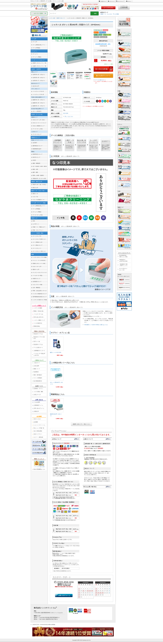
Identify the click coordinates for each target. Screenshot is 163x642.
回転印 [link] (40, 184)
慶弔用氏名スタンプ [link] (37, 145)
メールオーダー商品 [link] (37, 275)
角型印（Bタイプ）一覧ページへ (81, 424)
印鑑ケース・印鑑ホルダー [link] (39, 227)
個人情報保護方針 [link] (37, 381)
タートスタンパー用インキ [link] (39, 251)
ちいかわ (109, 14)
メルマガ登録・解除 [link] (38, 391)
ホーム (129, 1)
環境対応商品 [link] (36, 326)
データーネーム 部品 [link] (38, 128)
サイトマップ (120, 1)
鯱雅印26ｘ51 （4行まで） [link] (39, 105)
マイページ (111, 1)
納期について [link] (36, 368)
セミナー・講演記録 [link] (38, 437)
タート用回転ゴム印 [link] (37, 242)
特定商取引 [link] (36, 371)
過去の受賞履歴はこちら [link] (39, 469)
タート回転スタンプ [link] (37, 245)
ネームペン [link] (35, 54)
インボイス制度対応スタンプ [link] (40, 293)
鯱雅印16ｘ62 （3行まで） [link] (39, 99)
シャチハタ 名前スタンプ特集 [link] (40, 299)
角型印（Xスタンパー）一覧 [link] (39, 63)
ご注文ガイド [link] (36, 362)
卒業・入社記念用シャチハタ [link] (40, 290)
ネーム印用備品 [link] (36, 47)
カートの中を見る (108, 7)
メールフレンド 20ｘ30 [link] (38, 94)
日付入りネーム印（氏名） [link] (39, 119)
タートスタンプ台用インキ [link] (39, 239)
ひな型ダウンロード (104, 75)
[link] (57, 347)
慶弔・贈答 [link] (35, 172)
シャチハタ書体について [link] (39, 320)
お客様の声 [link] (36, 411)
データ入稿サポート (100, 80)
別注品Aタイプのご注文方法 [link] (39, 337)
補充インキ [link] (35, 193)
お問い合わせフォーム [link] (38, 408)
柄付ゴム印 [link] (35, 187)
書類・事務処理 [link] (36, 163)
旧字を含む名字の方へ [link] (38, 317)
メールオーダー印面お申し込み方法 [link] (39, 354)
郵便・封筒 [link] (35, 169)
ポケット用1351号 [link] (37, 111)
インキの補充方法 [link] (37, 323)
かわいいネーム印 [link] (37, 266)
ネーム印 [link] (35, 41)
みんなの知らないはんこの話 (123, 269)
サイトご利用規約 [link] (37, 378)
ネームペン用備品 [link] (37, 57)
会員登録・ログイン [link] (38, 388)
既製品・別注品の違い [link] (38, 311)
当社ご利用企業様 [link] (37, 431)
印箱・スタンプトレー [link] (38, 230)
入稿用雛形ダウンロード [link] (39, 350)
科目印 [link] (34, 160)
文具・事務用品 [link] (36, 287)
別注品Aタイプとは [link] (38, 333)
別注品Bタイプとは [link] (38, 344)
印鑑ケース (103, 14)
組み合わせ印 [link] (36, 86)
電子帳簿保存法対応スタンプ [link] (40, 296)
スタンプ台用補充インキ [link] (38, 199)
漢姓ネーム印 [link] (36, 269)
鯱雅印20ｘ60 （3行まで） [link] (39, 103)
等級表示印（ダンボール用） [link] (40, 178)
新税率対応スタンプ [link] (37, 154)
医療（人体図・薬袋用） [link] (38, 175)
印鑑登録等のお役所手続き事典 (123, 260)
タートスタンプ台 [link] (37, 236)
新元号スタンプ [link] (36, 157)
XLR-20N (65, 113)
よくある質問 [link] (36, 402)
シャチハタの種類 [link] (37, 308)
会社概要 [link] (35, 422)
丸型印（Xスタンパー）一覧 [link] (39, 66)
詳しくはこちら (69, 116)
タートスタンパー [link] (37, 248)
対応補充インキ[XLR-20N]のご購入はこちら (96, 324)
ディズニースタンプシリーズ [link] (40, 272)
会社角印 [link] (35, 142)
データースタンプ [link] (37, 134)
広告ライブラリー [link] (37, 434)
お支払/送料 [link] (36, 365)
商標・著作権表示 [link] (37, 375)
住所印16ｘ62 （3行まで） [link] (39, 74)
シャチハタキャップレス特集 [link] (40, 257)
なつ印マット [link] (36, 224)
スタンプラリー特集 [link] (37, 284)
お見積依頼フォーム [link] (38, 405)
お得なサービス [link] (37, 394)
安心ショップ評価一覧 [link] (38, 428)
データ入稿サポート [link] (38, 347)
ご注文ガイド (103, 1)
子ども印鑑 (116, 14)
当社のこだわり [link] (37, 419)
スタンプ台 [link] (35, 196)
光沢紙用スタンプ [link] (37, 281)
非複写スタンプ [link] (36, 278)
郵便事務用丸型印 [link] (37, 148)
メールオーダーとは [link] (38, 314)
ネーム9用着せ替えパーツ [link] (39, 44)
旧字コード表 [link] (36, 341)
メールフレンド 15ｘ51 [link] (38, 91)
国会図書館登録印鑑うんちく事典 (123, 256)
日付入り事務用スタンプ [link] (38, 125)
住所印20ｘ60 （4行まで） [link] (39, 77)
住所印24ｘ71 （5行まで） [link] (39, 80)
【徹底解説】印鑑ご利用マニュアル (123, 265)
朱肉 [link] (34, 221)
